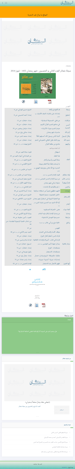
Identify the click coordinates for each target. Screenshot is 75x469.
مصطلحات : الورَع (54, 248)
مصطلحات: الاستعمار (53, 251)
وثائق (68, 222)
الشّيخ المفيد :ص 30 (22, 160)
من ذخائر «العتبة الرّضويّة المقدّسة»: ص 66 (18, 223)
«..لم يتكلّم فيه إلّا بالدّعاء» (51, 187)
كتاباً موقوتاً (66, 183)
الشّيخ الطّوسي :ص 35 (22, 164)
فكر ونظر (67, 196)
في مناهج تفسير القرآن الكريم (50, 124)
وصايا (68, 213)
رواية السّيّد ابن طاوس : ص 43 (19, 174)
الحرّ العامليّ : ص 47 (22, 187)
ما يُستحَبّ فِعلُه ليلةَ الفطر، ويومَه (49, 164)
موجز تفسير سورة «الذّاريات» (50, 128)
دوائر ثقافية (66, 244)
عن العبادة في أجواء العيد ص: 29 (20, 156)
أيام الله (67, 132)
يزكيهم (67, 144)
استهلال (57, 152)
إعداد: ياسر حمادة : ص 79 (23, 259)
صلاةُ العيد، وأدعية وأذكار (52, 160)
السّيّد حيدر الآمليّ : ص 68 (21, 232)
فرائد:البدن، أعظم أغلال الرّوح (50, 236)
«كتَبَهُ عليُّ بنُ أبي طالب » (49, 222)
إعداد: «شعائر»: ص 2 (24, 140)
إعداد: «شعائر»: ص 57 (24, 204)
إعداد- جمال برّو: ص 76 (23, 255)
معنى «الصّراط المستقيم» (51, 209)
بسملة (68, 109)
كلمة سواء (66, 209)
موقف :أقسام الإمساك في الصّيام (49, 232)
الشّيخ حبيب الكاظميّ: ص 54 (22, 198)
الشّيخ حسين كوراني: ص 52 (22, 194)
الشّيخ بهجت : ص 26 (22, 144)
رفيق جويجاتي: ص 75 (24, 251)
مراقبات (67, 120)
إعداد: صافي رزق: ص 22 (23, 132)
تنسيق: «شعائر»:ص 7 (24, 244)
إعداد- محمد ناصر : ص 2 (23, 136)
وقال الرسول (66, 136)
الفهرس (57, 228)
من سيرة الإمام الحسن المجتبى (47, 178)
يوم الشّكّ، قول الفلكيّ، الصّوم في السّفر (47, 140)
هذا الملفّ (57, 156)
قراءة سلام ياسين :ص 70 (23, 240)
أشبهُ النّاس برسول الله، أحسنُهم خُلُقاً (48, 136)
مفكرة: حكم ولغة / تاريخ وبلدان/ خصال (47, 255)
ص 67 (29, 228)
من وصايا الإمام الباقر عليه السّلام (49, 213)
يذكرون (67, 187)
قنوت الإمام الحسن (51, 174)
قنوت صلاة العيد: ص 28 (23, 152)
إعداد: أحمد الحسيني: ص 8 (22, 115)
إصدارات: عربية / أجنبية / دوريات (49, 259)
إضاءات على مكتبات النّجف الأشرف (47, 115)
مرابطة (67, 217)
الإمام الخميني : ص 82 (22, 263)
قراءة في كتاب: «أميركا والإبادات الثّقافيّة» (46, 240)
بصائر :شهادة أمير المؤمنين (49, 244)
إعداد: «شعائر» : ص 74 (24, 248)
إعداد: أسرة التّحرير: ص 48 (22, 191)
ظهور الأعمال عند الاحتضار (51, 263)
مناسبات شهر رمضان (53, 132)
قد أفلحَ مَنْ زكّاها (54, 109)
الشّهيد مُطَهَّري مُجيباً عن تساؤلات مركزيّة (47, 191)
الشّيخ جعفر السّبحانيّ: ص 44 (21, 179)
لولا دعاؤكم (66, 174)
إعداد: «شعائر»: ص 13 (24, 120)
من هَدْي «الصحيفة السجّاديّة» (50, 120)
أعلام (68, 204)
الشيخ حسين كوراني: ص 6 (22, 109)
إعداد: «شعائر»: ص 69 (24, 236)
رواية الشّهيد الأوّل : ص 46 (21, 182)
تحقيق (67, 115)
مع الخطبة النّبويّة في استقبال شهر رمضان (46, 198)
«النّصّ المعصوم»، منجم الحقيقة (49, 194)
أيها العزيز (67, 263)
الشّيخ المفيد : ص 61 (22, 209)
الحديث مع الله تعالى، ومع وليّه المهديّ (47, 169)
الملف (68, 159)
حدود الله (67, 140)
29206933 (64, 467)
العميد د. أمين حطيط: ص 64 (22, 217)
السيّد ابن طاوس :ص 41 (21, 169)
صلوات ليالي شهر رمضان (52, 183)
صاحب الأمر (66, 179)
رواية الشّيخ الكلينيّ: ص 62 (22, 213)
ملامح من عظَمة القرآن (52, 144)
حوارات (67, 191)
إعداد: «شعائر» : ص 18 (24, 124)
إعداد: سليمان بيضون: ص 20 (22, 128)
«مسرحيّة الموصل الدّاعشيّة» (50, 217)
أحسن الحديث (67, 126)
